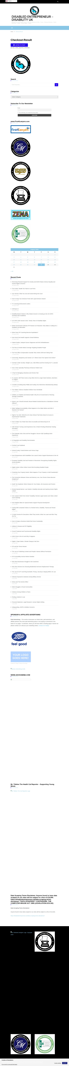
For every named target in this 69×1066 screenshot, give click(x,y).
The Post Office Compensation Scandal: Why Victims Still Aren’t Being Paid (32, 352)
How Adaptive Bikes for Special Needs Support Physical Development (31, 502)
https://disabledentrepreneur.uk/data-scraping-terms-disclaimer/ (28, 915)
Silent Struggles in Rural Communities (22, 587)
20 (34, 262)
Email (19, 107)
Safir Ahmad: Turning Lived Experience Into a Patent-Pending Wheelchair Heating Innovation (34, 427)
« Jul (12, 271)
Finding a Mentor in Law (18, 597)
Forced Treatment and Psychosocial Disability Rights (26, 531)
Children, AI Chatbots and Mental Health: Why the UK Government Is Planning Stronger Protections (33, 395)
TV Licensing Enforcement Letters (21, 303)
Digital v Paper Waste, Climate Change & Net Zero (25, 541)
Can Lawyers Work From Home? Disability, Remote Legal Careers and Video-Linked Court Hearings (34, 496)
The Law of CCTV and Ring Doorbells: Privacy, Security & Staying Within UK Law (34, 571)
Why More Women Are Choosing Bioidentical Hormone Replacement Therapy (33, 566)
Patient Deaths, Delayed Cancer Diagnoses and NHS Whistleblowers (30, 342)
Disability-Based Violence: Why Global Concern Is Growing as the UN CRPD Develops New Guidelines (32, 314)
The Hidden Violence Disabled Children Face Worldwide (27, 389)
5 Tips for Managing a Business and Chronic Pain (25, 373)
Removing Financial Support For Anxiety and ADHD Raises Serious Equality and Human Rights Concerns (33, 282)
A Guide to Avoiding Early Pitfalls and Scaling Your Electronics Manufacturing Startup (35, 384)
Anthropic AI (15, 309)
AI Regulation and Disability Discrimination (23, 440)
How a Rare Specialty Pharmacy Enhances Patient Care (27, 367)
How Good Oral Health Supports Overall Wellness (25, 337)
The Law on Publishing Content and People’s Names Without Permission (31, 551)
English (9, 1)
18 (20, 262)
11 (20, 259)
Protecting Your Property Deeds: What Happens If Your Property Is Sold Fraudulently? (35, 472)
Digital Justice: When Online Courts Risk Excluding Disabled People (30, 467)
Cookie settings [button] (57, 1063)
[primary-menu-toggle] (12, 28)
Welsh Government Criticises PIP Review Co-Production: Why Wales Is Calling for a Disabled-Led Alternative (34, 326)
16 (55, 259)
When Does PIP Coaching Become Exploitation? (25, 332)
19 (27, 262)
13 (34, 259)
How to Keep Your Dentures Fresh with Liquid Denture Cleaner (29, 298)
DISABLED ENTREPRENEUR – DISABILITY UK (32, 18)
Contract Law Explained (18, 445)
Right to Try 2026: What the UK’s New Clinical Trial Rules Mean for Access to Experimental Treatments (32, 415)
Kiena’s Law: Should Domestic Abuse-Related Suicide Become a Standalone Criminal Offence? (35, 402)
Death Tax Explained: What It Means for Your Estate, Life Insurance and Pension (33, 484)
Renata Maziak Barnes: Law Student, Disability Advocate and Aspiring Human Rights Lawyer (35, 490)
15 (48, 259)
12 (27, 259)
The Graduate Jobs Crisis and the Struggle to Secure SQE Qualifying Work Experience (32, 434)
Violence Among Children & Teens (21, 592)
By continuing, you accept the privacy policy (28, 112)
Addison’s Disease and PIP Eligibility (22, 526)
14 (41, 259)
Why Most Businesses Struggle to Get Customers (25, 561)
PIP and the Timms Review (19, 546)
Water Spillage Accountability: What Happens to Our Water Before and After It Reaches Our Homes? (33, 409)
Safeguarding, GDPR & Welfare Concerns (23, 607)
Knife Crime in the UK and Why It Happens (23, 536)
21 (41, 262)
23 (55, 262)
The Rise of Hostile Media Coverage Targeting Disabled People (29, 347)
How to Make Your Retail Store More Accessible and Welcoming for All (31, 421)
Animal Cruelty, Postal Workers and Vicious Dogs (25, 450)
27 (34, 264)
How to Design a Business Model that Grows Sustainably (27, 521)
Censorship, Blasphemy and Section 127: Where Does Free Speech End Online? (34, 357)
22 (48, 262)
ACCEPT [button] (65, 1063)
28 (41, 264)
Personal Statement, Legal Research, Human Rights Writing (28, 602)
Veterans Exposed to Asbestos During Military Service (26, 576)
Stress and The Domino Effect (20, 582)
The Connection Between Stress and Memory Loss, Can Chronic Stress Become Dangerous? (33, 478)
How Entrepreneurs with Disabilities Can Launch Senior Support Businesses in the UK (35, 455)
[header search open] (57, 2)
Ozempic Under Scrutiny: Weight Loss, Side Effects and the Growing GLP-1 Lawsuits (35, 362)
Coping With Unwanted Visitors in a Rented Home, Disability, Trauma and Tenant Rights (33, 508)
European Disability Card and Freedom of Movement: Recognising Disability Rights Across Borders (34, 461)
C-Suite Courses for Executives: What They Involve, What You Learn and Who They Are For (34, 515)
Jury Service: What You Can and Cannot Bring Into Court (27, 293)
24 (14, 264)
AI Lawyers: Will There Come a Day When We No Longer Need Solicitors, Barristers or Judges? (34, 378)
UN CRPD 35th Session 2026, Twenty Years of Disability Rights (29, 320)
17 (14, 262)
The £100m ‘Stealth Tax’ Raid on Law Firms (23, 288)
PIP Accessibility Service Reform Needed (23, 556)
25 (20, 264)
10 (14, 259)
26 (27, 264)
